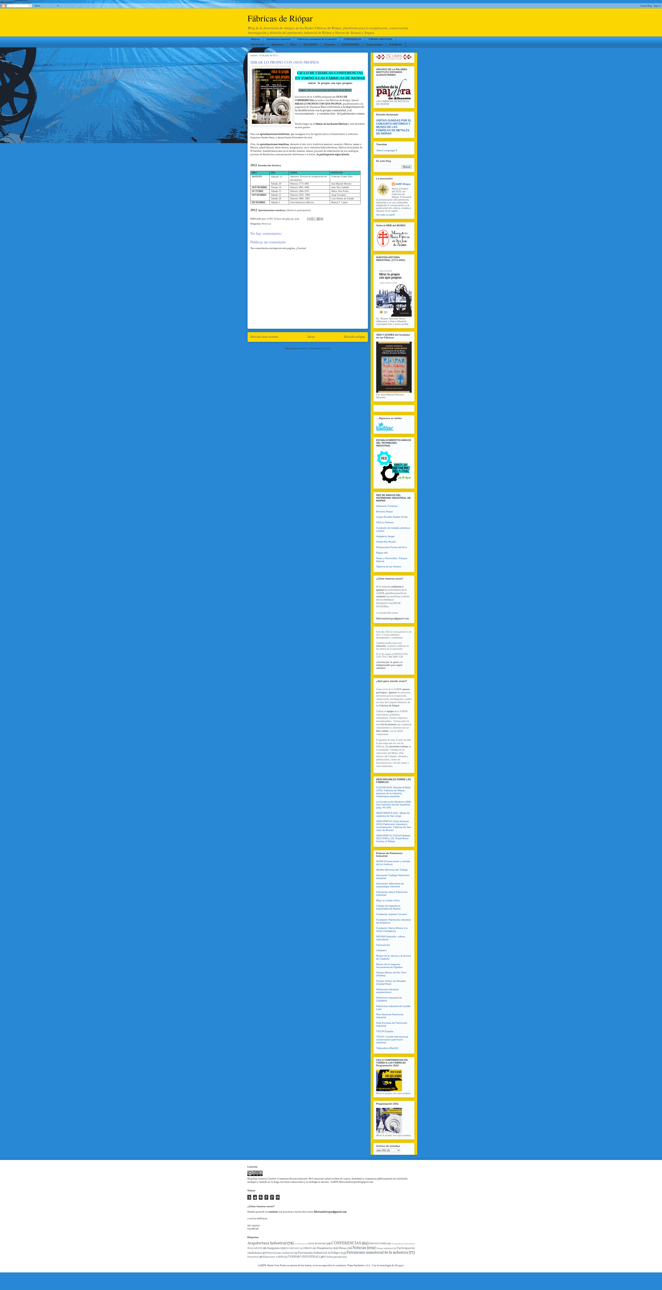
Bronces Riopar (384, 511)
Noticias (255, 39)
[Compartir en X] (315, 219)
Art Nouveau (299, 1243)
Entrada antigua (354, 337)
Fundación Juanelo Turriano (391, 914)
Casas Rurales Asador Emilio (392, 516)
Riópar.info (382, 552)
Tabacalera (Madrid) (387, 1048)
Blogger (399, 1265)
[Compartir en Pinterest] (321, 219)
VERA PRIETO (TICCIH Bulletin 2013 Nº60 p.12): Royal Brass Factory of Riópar (393, 838)
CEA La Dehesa (384, 522)
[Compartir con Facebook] (318, 219)
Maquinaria (277, 44)
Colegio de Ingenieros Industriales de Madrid (388, 907)
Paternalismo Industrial (280, 1253)
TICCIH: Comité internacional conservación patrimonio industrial (392, 1039)
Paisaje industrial (384, 1248)
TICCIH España (384, 1031)
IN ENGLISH (395, 44)
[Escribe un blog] (312, 219)
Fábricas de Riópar (280, 18)
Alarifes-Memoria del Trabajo (392, 869)
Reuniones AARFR (273, 1257)
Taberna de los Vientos (388, 566)
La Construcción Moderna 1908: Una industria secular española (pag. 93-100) (393, 804)
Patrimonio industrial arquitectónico (387, 991)
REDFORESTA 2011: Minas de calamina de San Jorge (393, 814)
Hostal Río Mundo (386, 541)
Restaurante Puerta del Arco (391, 547)
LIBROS (307, 1248)
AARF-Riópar (403, 184)
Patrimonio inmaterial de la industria (317, 39)
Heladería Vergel (385, 536)
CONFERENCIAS (352, 39)
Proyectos (329, 44)
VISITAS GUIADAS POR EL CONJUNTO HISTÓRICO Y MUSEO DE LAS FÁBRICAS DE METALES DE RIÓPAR (394, 127)
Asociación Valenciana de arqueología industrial (390, 885)
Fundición (408, 1243)
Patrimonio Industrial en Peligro (319, 1253)
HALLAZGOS (310, 44)
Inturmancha (383, 945)
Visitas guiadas (374, 44)
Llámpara (381, 950)
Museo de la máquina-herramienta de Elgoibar (389, 966)
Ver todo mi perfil (385, 214)
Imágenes (273, 1248)
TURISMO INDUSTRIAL (380, 39)
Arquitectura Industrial (278, 39)
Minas (293, 44)
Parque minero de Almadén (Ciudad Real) (391, 982)
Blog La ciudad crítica (388, 900)
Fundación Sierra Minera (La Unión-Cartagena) (392, 929)
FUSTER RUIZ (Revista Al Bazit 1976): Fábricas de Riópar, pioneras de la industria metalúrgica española (393, 791)
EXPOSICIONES (350, 44)
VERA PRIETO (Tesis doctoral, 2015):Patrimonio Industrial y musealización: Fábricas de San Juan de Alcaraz (393, 825)
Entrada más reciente (264, 337)
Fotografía (396, 1243)
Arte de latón (258, 44)
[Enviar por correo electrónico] (308, 219)
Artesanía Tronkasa (387, 506)
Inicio (311, 337)
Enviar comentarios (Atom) (315, 348)
